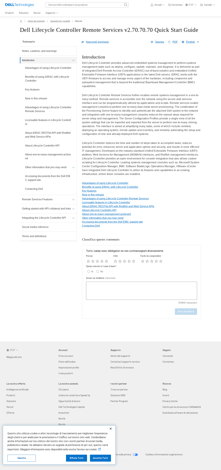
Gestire (21, 458)
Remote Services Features (37, 199)
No (101, 271)
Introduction (28, 60)
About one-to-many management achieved (48, 156)
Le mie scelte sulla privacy (118, 454)
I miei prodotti (66, 373)
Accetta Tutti (100, 458)
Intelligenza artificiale (17, 389)
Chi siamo (64, 389)
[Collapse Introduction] (73, 60)
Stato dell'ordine (67, 361)
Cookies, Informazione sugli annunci (164, 454)
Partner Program (119, 401)
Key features (32, 89)
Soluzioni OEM (117, 395)
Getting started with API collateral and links (46, 208)
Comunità (168, 356)
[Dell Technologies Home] (19, 4)
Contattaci (168, 361)
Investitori (64, 413)
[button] (158, 4)
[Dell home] (21, 21)
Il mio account (66, 356)
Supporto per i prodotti (60, 21)
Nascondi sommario (97, 42)
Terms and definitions (34, 236)
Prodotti (10, 395)
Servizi (9, 407)
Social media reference (35, 227)
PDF (175, 42)
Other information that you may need (45, 167)
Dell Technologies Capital (72, 407)
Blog (165, 389)
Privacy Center (170, 401)
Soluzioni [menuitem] (23, 13)
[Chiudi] (110, 428)
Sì (92, 271)
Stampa (159, 42)
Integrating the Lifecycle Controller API (44, 217)
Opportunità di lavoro (69, 401)
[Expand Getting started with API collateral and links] (73, 209)
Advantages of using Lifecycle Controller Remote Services (48, 109)
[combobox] (87, 4)
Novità (62, 418)
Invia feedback (186, 311)
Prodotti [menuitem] (9, 13)
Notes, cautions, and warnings (39, 51)
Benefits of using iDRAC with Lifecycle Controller (47, 78)
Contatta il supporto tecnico (125, 361)
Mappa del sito (14, 357)
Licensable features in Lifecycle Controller (48, 122)
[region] (141, 117)
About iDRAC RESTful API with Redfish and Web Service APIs (48, 134)
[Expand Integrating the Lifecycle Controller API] (73, 218)
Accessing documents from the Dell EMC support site (47, 178)
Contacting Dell (34, 189)
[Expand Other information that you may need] (73, 167)
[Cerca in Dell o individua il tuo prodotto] (125, 4)
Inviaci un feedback (101, 278)
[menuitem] (52, 13)
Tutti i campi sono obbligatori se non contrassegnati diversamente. (125, 250)
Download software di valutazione (180, 413)
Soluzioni (11, 401)
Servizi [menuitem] (36, 13)
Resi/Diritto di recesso (122, 367)
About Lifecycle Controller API (42, 145)
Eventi (166, 395)
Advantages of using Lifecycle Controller (48, 68)
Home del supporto (36, 21)
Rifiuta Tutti (76, 458)
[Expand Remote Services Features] (73, 199)
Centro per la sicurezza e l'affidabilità (182, 407)
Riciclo (62, 424)
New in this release (36, 98)
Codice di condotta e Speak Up (74, 395)
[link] (175, 4)
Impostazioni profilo (69, 367)
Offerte (10, 413)
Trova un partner (119, 389)
